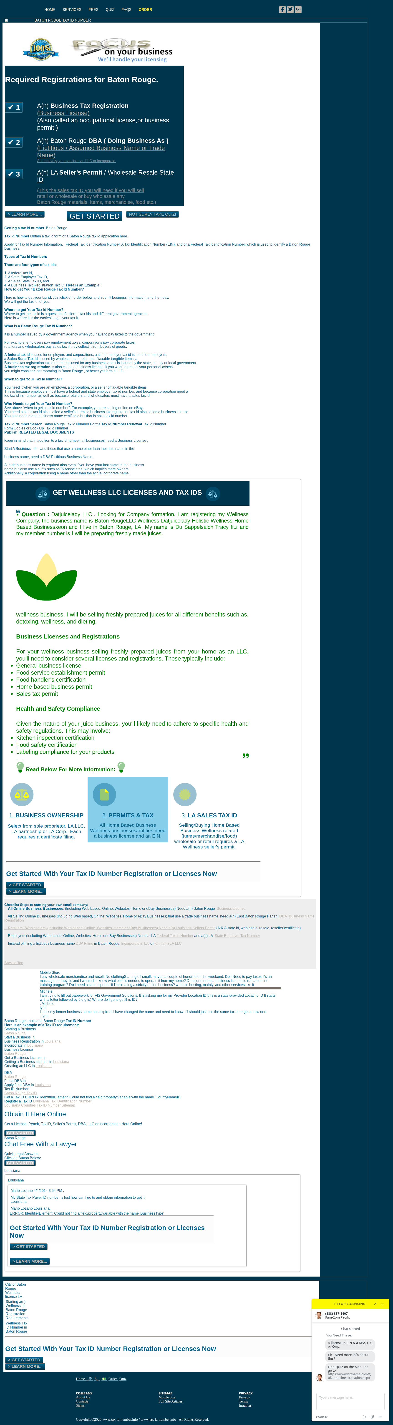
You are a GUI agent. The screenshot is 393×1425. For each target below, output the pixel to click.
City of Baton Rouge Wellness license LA (15, 1290)
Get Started (95, 216)
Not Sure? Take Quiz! (152, 214)
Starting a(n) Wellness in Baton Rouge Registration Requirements (17, 1310)
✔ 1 (14, 107)
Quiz (110, 10)
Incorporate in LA (135, 943)
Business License (231, 908)
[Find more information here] (350, 1360)
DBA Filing (84, 943)
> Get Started (25, 885)
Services (72, 10)
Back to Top (13, 963)
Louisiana (52, 1041)
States (80, 1405)
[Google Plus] (298, 9)
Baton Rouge (15, 1033)
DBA (283, 916)
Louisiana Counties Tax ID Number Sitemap (39, 1105)
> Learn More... (25, 214)
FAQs (126, 10)
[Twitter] (290, 9)
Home (49, 10)
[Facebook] (282, 9)
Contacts (82, 1401)
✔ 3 (14, 174)
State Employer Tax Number (237, 936)
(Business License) (63, 112)
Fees (93, 10)
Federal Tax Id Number (174, 936)
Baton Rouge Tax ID (20, 1093)
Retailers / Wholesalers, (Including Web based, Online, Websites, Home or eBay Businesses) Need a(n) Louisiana (98, 928)
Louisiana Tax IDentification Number (62, 1101)
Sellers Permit (204, 928)
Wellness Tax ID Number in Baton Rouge (16, 1327)
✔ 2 (14, 142)
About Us (83, 1397)
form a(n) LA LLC (168, 943)
